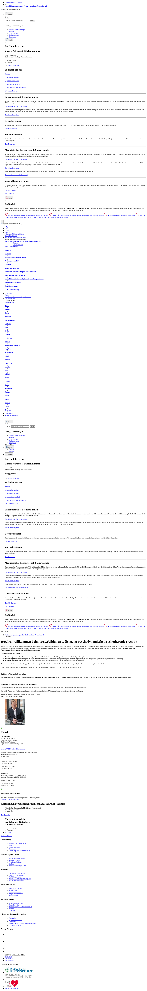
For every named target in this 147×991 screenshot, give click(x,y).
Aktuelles (8, 232)
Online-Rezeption (14, 847)
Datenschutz (9, 958)
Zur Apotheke (9, 194)
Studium (11, 864)
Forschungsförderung (15, 862)
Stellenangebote (14, 35)
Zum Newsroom (10, 144)
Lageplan (12, 910)
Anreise (7, 74)
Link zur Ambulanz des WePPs (10, 799)
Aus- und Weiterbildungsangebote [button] (15, 237)
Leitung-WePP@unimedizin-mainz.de (13, 749)
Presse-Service (13, 895)
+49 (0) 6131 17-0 (13, 65)
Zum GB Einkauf (10, 190)
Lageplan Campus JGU (12, 84)
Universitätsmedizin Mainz (13, 2)
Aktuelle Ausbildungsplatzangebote (20, 879)
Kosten (7, 295)
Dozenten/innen (18, 245)
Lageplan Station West (12, 81)
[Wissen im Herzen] (12, 987)
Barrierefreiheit (9, 960)
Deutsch (11, 450)
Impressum (8, 957)
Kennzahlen (12, 918)
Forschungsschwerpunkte (17, 858)
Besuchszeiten (13, 33)
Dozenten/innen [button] (10, 298)
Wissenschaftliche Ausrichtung (14, 234)
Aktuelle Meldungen (15, 888)
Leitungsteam (9, 413)
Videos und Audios (15, 892)
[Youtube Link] (7, 941)
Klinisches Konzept (11, 236)
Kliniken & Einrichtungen (17, 30)
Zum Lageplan (5, 815)
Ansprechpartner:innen (16, 894)
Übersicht (8, 230)
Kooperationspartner (11, 415)
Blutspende (12, 37)
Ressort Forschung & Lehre (17, 866)
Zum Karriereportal (11, 128)
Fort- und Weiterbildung (16, 880)
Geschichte (12, 921)
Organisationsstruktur (15, 920)
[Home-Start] (6, 228)
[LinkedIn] (6, 938)
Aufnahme (12, 849)
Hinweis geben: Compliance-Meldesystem (22, 923)
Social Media (13, 890)
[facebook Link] (6, 948)
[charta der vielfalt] (11, 988)
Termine (15, 243)
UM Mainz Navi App (11, 91)
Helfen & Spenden (15, 925)
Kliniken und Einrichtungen (17, 843)
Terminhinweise (14, 905)
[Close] (5, 16)
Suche (7, 18)
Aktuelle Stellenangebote (17, 875)
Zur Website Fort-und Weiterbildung (16, 175)
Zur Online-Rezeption (12, 115)
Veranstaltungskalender (16, 903)
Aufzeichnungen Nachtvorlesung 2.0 (20, 907)
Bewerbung (8, 293)
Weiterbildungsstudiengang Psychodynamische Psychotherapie (26, 6)
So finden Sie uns (6, 836)
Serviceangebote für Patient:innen (19, 851)
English (11, 451)
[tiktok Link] (6, 951)
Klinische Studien (14, 860)
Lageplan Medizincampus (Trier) (15, 87)
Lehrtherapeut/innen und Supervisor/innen (18, 297)
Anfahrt (11, 31)
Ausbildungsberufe (15, 877)
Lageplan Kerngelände (12, 77)
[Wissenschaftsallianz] (19, 979)
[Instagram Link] (6, 945)
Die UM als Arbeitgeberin (17, 873)
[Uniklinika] (19, 972)
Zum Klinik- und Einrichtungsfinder (16, 106)
